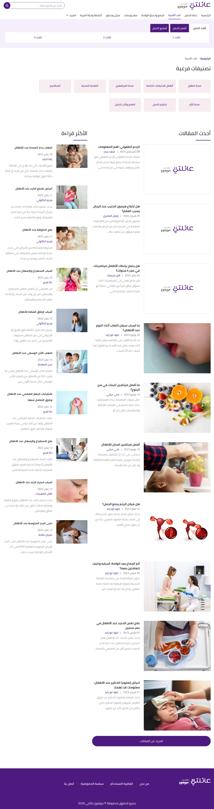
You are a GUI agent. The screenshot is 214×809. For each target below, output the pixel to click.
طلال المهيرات (44, 493)
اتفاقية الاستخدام (121, 783)
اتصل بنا (69, 783)
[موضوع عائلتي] (194, 6)
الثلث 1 (176, 37)
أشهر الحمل (179, 28)
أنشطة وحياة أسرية (91, 15)
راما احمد (47, 159)
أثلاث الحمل (199, 28)
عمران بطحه (45, 534)
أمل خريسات (113, 275)
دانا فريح (47, 282)
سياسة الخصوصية (92, 783)
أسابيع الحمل (159, 28)
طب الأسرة (174, 15)
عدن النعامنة (45, 364)
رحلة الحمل (191, 15)
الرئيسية (206, 15)
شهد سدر (109, 151)
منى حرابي (112, 394)
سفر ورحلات (130, 15)
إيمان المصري (110, 215)
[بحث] (7, 5)
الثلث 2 (107, 37)
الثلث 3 (38, 37)
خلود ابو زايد (112, 334)
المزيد (72, 15)
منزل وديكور (113, 15)
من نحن (144, 783)
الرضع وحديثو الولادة (152, 15)
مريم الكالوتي (44, 200)
